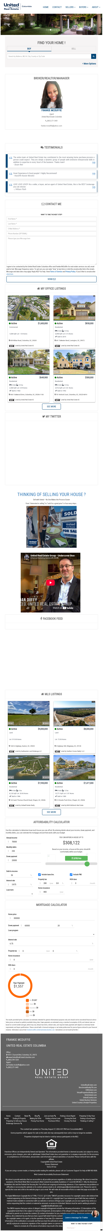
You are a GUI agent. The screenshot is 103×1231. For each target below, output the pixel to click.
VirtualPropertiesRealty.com (87, 1092)
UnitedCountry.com (90, 1098)
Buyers (83, 7)
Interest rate (10, 881)
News (26, 1116)
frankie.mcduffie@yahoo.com (51, 126)
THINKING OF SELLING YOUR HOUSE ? (51, 494)
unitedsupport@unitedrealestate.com (70, 1187)
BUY (29, 48)
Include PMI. (77, 874)
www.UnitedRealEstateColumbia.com (21, 1057)
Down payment (11, 856)
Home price (12, 914)
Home (46, 7)
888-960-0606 (92, 1171)
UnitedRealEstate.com (89, 1085)
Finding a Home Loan (52, 1118)
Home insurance (44, 888)
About (95, 7)
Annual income (11, 838)
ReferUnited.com (91, 1095)
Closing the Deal (70, 1118)
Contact (57, 7)
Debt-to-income (12, 871)
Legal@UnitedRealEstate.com (51, 1206)
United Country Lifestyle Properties (84, 1103)
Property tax (42, 879)
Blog (36, 1116)
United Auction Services (88, 1100)
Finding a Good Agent (67, 1116)
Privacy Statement (51, 1164)
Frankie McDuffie (51, 110)
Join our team (49, 1116)
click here (9, 274)
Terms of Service (56, 272)
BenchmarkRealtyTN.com (88, 1087)
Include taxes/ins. (48, 874)
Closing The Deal (70, 1121)
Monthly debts (11, 847)
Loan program (13, 930)
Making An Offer (35, 1118)
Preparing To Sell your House (16, 1121)
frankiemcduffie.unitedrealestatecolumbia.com (41, 1030)
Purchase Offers (54, 1121)
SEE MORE (51, 406)
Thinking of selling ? (87, 1121)
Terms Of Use (51, 1167)
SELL (73, 48)
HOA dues (73, 879)
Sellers (69, 7)
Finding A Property (19, 1118)
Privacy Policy (70, 272)
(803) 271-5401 (52, 121)
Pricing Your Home (37, 1121)
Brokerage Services (13, 1123)
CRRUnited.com (91, 1090)
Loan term (10, 890)
